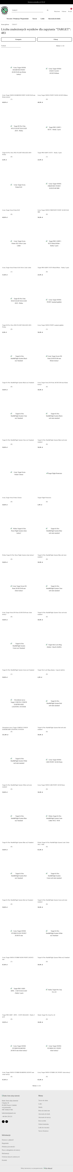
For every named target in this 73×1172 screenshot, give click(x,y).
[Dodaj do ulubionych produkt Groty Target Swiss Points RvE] (33, 166)
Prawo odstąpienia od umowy (11, 1150)
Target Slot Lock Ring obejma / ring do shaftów (51, 670)
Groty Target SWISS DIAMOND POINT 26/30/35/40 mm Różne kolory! (18, 96)
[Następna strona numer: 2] (70, 45)
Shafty (40, 1107)
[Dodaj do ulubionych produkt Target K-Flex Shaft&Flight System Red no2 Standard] (33, 856)
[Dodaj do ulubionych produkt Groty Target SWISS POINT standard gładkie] (68, 281)
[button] (65, 19)
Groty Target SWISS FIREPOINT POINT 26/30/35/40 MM (53, 211)
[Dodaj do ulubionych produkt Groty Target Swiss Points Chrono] (33, 453)
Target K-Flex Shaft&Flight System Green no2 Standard (18, 670)
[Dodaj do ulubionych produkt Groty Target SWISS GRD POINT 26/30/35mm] (68, 741)
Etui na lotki (42, 1121)
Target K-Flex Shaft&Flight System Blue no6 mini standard (52, 556)
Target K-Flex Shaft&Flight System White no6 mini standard (17, 786)
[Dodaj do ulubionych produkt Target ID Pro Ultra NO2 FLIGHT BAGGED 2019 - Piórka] (33, 108)
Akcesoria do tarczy (44, 1117)
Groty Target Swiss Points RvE (11, 210)
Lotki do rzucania (43, 1127)
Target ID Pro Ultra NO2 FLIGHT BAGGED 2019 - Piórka (17, 153)
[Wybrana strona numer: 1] (60, 45)
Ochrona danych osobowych (11, 1157)
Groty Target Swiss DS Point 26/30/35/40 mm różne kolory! (17, 613)
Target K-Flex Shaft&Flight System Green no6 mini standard (52, 901)
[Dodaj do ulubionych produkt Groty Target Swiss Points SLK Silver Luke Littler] (33, 224)
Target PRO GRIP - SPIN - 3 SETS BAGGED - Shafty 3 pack (18, 1016)
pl (48, 10)
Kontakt (4, 1160)
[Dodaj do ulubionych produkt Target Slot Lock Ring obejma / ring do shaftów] (68, 626)
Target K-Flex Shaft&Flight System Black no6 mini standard (52, 441)
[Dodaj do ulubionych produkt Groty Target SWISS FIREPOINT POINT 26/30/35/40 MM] (68, 166)
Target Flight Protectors (44, 497)
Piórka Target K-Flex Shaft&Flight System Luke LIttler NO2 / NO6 (53, 843)
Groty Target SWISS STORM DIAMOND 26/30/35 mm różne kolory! (18, 1073)
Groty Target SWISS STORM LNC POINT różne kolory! (54, 1072)
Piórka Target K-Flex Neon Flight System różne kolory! (18, 555)
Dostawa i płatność (8, 1140)
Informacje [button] (6, 1135)
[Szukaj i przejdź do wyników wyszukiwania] (42, 10)
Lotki (40, 1104)
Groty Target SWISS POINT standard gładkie (50, 325)
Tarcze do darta (43, 1100)
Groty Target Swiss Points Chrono (12, 497)
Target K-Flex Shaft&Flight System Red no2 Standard (17, 900)
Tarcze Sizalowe (43, 1131)
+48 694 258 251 (7, 1116)
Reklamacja (5, 1153)
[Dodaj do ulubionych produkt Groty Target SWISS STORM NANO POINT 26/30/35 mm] (33, 913)
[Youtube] (6, 1121)
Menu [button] (40, 1096)
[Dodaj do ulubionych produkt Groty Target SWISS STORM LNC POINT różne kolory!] (68, 1028)
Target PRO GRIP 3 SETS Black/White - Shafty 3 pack (53, 267)
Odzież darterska (43, 1124)
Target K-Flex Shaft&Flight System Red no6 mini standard (52, 728)
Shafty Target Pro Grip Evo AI (46, 1015)
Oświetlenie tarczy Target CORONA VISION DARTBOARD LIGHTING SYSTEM (15, 728)
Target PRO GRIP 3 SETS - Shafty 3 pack (50, 152)
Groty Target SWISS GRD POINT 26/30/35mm (51, 785)
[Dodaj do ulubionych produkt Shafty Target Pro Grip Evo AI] (68, 971)
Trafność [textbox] (3, 45)
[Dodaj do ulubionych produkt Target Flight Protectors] (68, 453)
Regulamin (5, 1143)
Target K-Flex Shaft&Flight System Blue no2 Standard (17, 842)
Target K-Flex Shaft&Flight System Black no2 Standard (18, 382)
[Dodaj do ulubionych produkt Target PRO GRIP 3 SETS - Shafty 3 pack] (68, 108)
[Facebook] (3, 1121)
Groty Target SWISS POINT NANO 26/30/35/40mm (53, 95)
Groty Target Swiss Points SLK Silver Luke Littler (16, 267)
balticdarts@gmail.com (9, 1113)
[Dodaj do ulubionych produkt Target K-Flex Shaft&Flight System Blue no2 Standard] (33, 798)
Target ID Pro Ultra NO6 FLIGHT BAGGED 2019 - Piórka (17, 326)
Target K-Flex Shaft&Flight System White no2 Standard (54, 957)
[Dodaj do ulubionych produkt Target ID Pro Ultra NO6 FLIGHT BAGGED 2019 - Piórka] (33, 281)
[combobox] (11, 45)
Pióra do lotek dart (44, 1110)
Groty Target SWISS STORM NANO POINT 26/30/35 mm (17, 958)
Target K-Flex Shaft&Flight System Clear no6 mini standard (52, 613)
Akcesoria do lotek (44, 1114)
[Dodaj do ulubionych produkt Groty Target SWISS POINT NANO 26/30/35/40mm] (68, 51)
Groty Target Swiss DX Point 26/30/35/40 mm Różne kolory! (53, 383)
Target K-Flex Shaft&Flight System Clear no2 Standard (18, 440)
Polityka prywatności (8, 1146)
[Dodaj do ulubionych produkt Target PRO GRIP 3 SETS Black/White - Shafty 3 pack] (68, 224)
